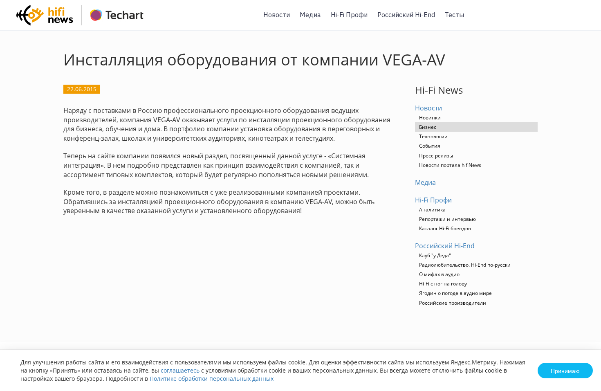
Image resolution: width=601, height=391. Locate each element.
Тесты (454, 15)
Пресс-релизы (436, 155)
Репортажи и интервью (447, 219)
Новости (276, 15)
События (429, 145)
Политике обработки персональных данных (212, 378)
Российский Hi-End (406, 15)
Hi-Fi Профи (349, 15)
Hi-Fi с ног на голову (443, 283)
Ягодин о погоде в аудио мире (455, 293)
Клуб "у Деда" (435, 255)
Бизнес (427, 127)
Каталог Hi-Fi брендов (445, 228)
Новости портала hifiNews (450, 165)
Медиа (310, 15)
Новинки (430, 117)
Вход (582, 20)
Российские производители (452, 302)
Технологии (433, 136)
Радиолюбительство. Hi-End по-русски (465, 264)
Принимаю (565, 370)
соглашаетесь (180, 370)
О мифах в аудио (439, 274)
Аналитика (432, 209)
